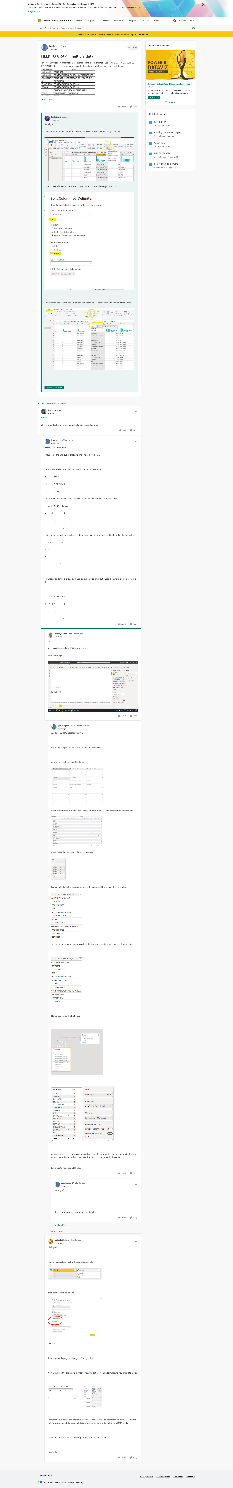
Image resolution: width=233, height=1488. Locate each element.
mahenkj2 (59, 1240)
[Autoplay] (166, 102)
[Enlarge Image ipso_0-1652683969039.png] (77, 786)
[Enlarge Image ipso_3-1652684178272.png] (66, 915)
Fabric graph (160, 121)
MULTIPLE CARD (162, 153)
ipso (51, 46)
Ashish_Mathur (61, 633)
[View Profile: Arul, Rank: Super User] (44, 411)
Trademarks (190, 1476)
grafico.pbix (65, 1190)
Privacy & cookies (163, 1476)
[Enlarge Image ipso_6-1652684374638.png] (66, 1114)
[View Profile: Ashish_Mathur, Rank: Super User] (50, 635)
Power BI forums (66, 28)
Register (182, 20)
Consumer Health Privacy (72, 1482)
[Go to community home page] (54, 20)
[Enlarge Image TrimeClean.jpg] (89, 339)
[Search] (175, 20)
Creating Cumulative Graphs (167, 132)
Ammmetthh (173, 157)
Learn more (143, 34)
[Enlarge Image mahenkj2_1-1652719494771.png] (75, 1318)
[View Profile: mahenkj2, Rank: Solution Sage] (50, 1241)
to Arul (72, 440)
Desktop (78, 28)
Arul (49, 410)
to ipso (65, 117)
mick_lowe (171, 136)
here (84, 648)
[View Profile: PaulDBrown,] (47, 118)
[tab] (169, 102)
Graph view (159, 142)
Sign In (191, 20)
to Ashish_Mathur (83, 725)
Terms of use (178, 1476)
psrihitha (170, 125)
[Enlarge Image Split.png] (89, 241)
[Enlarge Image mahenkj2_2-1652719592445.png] (75, 1396)
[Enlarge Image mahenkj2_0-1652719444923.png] (75, 1274)
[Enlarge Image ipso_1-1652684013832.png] (77, 831)
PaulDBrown (56, 117)
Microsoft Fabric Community (48, 28)
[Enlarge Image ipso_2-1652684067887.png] (58, 869)
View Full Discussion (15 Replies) (53, 403)
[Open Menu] (193, 28)
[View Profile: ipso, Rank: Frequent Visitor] (44, 47)
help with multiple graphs (166, 163)
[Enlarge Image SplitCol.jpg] (89, 158)
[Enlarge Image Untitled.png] (93, 686)
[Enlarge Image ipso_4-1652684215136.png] (66, 980)
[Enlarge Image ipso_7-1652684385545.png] (98, 1113)
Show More (48, 99)
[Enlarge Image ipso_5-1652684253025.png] (77, 1052)
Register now (34, 11)
